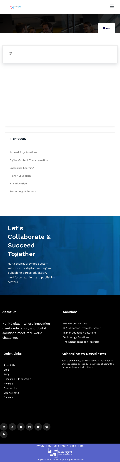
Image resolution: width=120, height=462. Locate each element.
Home (106, 28)
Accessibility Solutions (23, 152)
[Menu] (111, 6)
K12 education (18, 183)
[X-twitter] (12, 427)
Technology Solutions (23, 191)
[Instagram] (29, 427)
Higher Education (20, 175)
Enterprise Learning (22, 167)
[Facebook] (21, 427)
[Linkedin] (4, 427)
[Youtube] (38, 427)
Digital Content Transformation (29, 160)
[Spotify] (46, 427)
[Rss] (4, 434)
